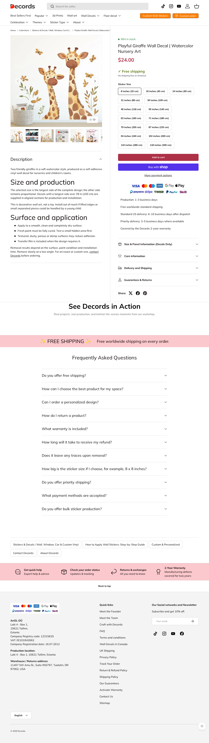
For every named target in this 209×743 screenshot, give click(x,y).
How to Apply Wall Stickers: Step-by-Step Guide (115, 544)
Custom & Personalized (166, 544)
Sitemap (105, 703)
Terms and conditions (113, 637)
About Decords (49, 553)
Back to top (104, 586)
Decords (21, 731)
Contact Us (106, 696)
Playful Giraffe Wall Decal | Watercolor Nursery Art (94, 30)
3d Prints (57, 15)
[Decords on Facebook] (181, 633)
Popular (39, 15)
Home (13, 30)
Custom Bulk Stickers (155, 15)
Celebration (17, 22)
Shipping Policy (109, 676)
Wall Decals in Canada (114, 644)
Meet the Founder (110, 611)
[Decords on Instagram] (164, 633)
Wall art (72, 15)
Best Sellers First (20, 15)
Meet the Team (109, 618)
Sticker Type (57, 22)
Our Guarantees (109, 683)
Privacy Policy (108, 657)
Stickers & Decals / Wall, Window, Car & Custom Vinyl (51, 30)
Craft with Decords (111, 624)
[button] (196, 6)
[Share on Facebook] (137, 293)
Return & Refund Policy (113, 670)
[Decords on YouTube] (173, 633)
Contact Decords (23, 553)
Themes (37, 22)
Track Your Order (110, 663)
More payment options (158, 175)
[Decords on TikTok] (155, 633)
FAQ (102, 631)
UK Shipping (107, 650)
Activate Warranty (111, 689)
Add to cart (158, 157)
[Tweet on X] (130, 293)
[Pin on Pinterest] (145, 293)
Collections (24, 30)
